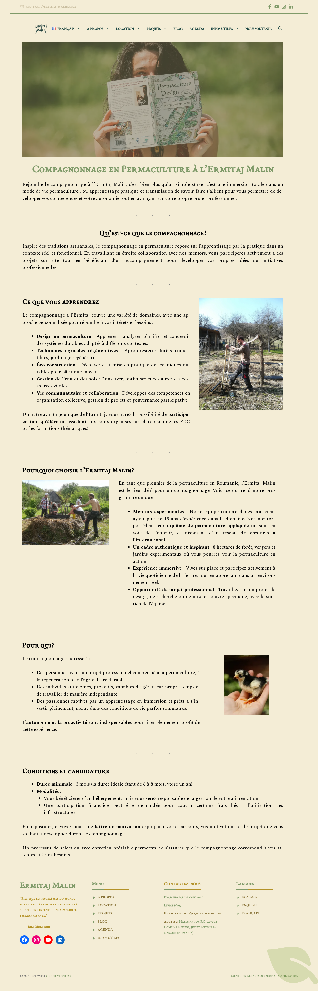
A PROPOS (106, 897)
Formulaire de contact (183, 897)
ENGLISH (249, 905)
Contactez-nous (182, 883)
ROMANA (249, 897)
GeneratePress (58, 976)
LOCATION (107, 905)
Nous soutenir (258, 29)
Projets (154, 29)
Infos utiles (222, 29)
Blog (178, 29)
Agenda (196, 29)
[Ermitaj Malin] (41, 29)
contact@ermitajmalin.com (51, 7)
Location (125, 29)
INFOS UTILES (108, 938)
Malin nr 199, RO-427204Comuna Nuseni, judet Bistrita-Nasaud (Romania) (190, 927)
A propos (95, 29)
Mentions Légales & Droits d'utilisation (264, 976)
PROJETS (105, 913)
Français (250, 913)
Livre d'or (172, 905)
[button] (280, 29)
